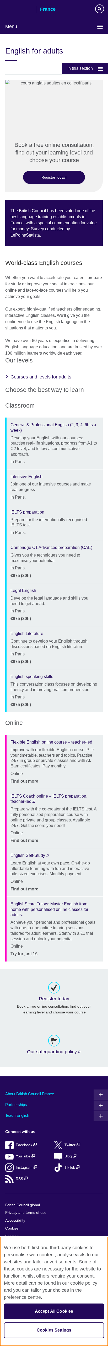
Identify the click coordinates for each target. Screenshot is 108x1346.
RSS (20, 1179)
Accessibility (15, 1220)
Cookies (12, 1228)
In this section (80, 68)
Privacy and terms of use (25, 1213)
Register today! (54, 177)
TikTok (70, 1167)
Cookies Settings (54, 1330)
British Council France (18, 10)
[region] (54, 1291)
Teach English (17, 1115)
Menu (11, 26)
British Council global (22, 1205)
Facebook (24, 1145)
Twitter (70, 1145)
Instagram (25, 1167)
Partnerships (16, 1104)
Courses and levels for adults (40, 377)
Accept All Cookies (54, 1311)
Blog (68, 1156)
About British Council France (29, 1094)
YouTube (23, 1156)
